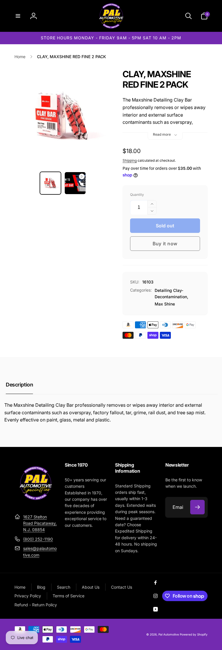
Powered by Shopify (194, 634)
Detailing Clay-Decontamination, (171, 293)
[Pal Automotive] (35, 502)
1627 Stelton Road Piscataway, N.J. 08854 (40, 523)
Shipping (130, 160)
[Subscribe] (197, 507)
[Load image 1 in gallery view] (50, 183)
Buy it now (165, 243)
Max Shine (165, 303)
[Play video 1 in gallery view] (75, 183)
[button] (18, 16)
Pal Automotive (168, 634)
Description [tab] (19, 385)
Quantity (137, 194)
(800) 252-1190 (38, 539)
